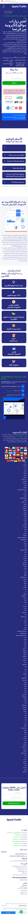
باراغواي (24, 579)
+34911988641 (18, 834)
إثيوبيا (25, 462)
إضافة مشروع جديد (10, 390)
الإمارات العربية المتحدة (22, 489)
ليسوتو (25, 730)
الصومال (24, 514)
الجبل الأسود (24, 502)
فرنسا (25, 682)
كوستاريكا (24, 707)
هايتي (25, 765)
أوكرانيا (25, 568)
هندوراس (24, 767)
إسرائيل (24, 477)
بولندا (25, 599)
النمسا (25, 543)
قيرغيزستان (24, 694)
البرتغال (24, 495)
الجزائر (25, 504)
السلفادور (24, 508)
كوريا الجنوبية (23, 705)
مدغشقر (24, 738)
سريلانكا (24, 649)
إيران (25, 570)
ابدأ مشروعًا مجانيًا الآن (14, 803)
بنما (25, 589)
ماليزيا (25, 736)
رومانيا (25, 643)
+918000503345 (17, 843)
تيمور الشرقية (23, 727)
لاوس (25, 717)
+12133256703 (10, 832)
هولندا (25, 769)
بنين (25, 591)
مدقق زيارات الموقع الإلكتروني (21, 867)
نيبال (25, 757)
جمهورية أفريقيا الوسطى (21, 631)
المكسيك (24, 535)
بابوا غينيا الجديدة (23, 577)
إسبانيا (25, 470)
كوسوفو (24, 709)
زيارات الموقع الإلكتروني (22, 871)
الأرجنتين (24, 483)
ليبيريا (25, 723)
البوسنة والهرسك (23, 497)
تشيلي (25, 620)
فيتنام (25, 688)
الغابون (25, 520)
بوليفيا (25, 602)
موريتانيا (24, 744)
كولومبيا (24, 711)
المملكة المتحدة (23, 539)
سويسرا (24, 658)
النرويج (25, 541)
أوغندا (25, 566)
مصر (25, 740)
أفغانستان (24, 481)
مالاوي (25, 732)
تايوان (25, 610)
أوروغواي (24, 562)
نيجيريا (25, 759)
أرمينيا (25, 466)
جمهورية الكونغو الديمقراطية (21, 635)
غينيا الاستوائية (23, 678)
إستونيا (25, 475)
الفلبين (25, 522)
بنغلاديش (24, 587)
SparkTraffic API (23, 879)
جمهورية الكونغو (23, 633)
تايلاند (25, 608)
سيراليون (24, 660)
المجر (25, 531)
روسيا (25, 641)
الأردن (25, 485)
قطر (25, 692)
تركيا (25, 614)
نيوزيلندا (24, 763)
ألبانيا (25, 491)
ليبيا (25, 721)
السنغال (24, 510)
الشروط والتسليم (24, 890)
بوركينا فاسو (24, 595)
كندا (25, 702)
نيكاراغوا (24, 761)
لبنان (25, 719)
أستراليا (25, 472)
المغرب (25, 533)
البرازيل (24, 493)
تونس (25, 627)
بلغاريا (25, 585)
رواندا (25, 639)
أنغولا (25, 560)
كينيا (25, 713)
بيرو (25, 604)
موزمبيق (24, 748)
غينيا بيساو (24, 680)
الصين (25, 518)
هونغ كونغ (24, 771)
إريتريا (25, 468)
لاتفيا (25, 715)
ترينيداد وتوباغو (23, 616)
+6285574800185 (15, 841)
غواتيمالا (24, 673)
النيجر (25, 545)
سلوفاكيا (24, 651)
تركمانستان (24, 612)
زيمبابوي (24, 647)
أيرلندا (25, 572)
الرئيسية (25, 11)
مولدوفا (25, 750)
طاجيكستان (24, 664)
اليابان (25, 552)
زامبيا (25, 645)
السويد (25, 512)
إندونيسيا (24, 558)
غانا (25, 671)
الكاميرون (24, 524)
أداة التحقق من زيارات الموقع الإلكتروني (19, 866)
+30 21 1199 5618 (17, 837)
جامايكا (25, 629)
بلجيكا (25, 583)
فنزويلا (25, 684)
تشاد (25, 618)
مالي (25, 734)
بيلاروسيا (24, 606)
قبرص (25, 690)
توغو (25, 624)
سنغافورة (24, 656)
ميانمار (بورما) (23, 752)
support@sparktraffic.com (6, 186)
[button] (4, 6)
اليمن (25, 554)
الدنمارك (24, 506)
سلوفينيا (24, 654)
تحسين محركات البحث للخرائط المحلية (19, 874)
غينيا (25, 675)
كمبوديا (25, 700)
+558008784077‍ (16, 839)
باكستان (24, 581)
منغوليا (25, 742)
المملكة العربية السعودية (21, 537)
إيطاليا (25, 574)
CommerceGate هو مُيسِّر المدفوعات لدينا (18, 860)
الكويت (25, 527)
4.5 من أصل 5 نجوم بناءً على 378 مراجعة (20, 2)
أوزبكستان (24, 564)
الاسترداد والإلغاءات (23, 893)
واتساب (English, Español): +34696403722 (18, 856)
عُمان (25, 666)
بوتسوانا (24, 593)
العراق (25, 516)
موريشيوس (24, 746)
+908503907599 (17, 845)
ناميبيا (25, 755)
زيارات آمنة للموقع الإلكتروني (13, 285)
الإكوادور (24, 487)
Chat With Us (4, 851)
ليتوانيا (25, 725)
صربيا (25, 662)
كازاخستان (24, 696)
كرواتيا (25, 698)
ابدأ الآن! (14, 83)
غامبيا (25, 669)
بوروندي (24, 597)
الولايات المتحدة (23, 549)
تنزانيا (25, 622)
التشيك (25, 500)
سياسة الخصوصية (23, 892)
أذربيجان (24, 464)
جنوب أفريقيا (24, 479)
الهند (25, 547)
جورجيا (25, 637)
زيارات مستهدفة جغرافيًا (22, 869)
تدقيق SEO (25, 873)
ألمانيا (25, 529)
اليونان (25, 556)
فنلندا (25, 686)
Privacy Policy (4, 905)
